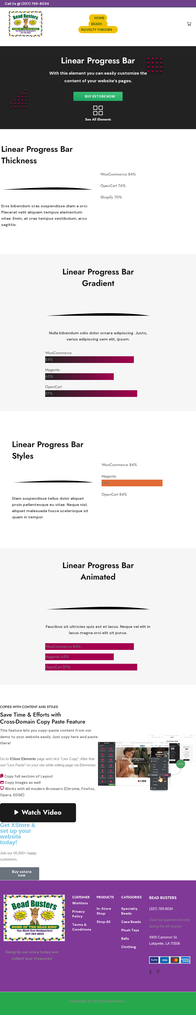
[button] (98, 96)
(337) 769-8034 (161, 909)
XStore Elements (23, 759)
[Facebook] (150, 971)
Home (99, 18)
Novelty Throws (96, 29)
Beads (96, 24)
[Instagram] (158, 971)
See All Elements (98, 119)
